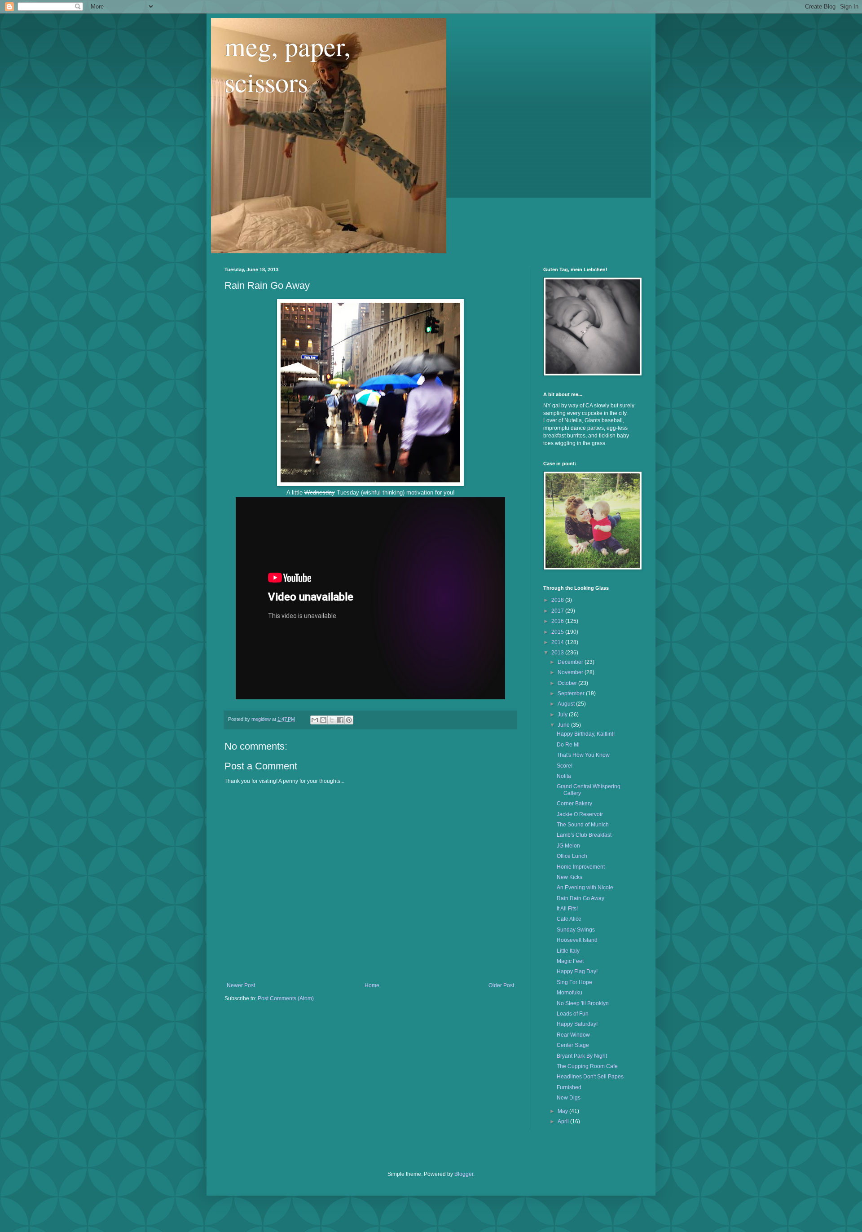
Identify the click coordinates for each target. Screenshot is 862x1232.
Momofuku (569, 992)
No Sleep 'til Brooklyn (583, 1003)
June (564, 725)
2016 (558, 621)
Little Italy (568, 951)
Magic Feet (570, 961)
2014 (558, 642)
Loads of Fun (573, 1014)
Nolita (564, 776)
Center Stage (573, 1045)
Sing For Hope (574, 982)
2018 (558, 600)
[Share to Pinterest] (348, 719)
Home (372, 985)
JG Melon (568, 846)
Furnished (569, 1087)
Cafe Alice (569, 919)
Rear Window (573, 1035)
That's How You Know (583, 755)
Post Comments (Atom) (286, 998)
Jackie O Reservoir (580, 814)
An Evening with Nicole (585, 887)
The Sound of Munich (583, 824)
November (571, 672)
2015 (558, 632)
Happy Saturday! (577, 1024)
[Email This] (314, 719)
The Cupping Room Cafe (587, 1066)
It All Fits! (567, 908)
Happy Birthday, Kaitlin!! (586, 734)
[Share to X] (331, 719)
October (568, 683)
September (572, 693)
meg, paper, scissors (287, 64)
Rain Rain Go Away (580, 898)
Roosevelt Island (577, 940)
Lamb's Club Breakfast (584, 835)
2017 (558, 611)
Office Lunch (572, 856)
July (563, 714)
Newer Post (241, 985)
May (563, 1111)
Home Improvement (581, 867)
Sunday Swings (576, 930)
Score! (564, 766)
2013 (558, 652)
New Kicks (569, 877)
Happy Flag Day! (577, 971)
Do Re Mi (568, 745)
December (571, 662)
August (567, 704)
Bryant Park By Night (582, 1056)
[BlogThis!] (323, 719)
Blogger (463, 1174)
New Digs (569, 1098)
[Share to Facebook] (340, 719)
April (564, 1121)
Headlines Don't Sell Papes (590, 1076)
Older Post (501, 985)
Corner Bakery (574, 803)
